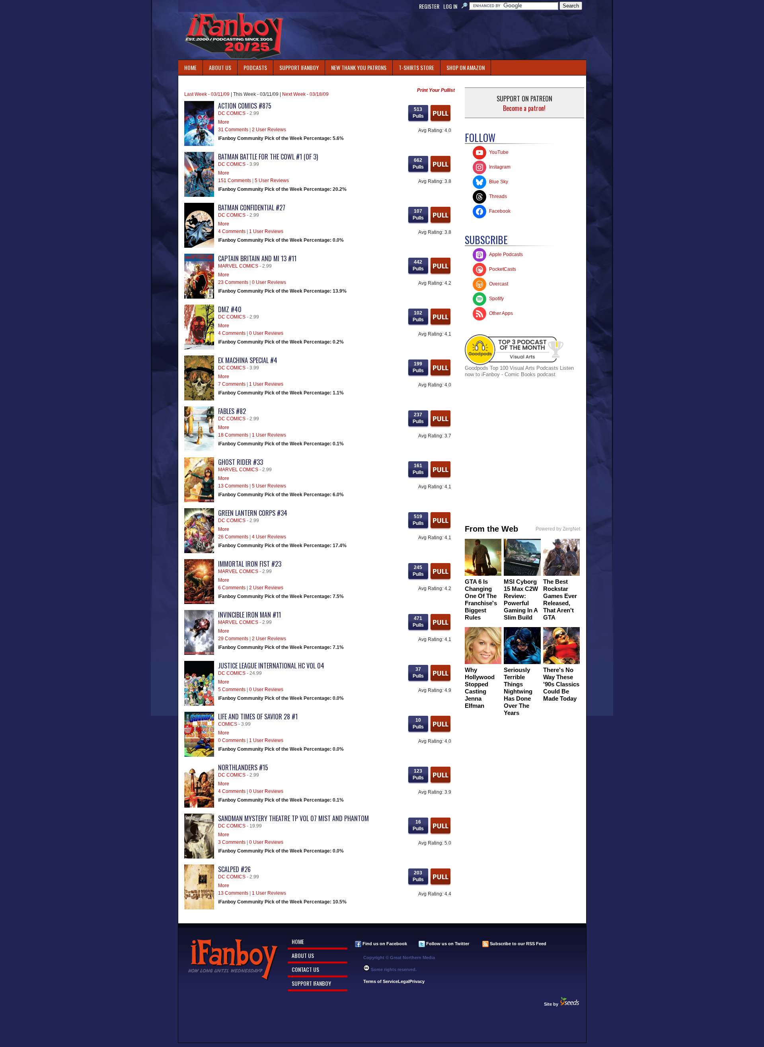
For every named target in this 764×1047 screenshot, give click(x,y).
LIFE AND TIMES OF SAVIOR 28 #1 (258, 716)
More (223, 122)
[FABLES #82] (199, 450)
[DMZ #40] (199, 348)
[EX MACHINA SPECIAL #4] (199, 399)
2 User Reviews (269, 129)
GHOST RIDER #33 (240, 462)
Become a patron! (524, 108)
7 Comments (232, 384)
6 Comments (232, 588)
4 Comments (232, 231)
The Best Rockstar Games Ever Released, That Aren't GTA (560, 599)
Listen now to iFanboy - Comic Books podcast (519, 371)
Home (190, 67)
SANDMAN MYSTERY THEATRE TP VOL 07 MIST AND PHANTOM (293, 818)
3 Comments (232, 842)
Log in (450, 6)
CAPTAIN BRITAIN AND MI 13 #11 (257, 258)
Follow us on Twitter (447, 943)
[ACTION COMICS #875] (199, 144)
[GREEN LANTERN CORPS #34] (199, 551)
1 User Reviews (266, 231)
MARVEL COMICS (238, 266)
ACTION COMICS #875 (244, 106)
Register (429, 6)
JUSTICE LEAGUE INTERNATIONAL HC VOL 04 (271, 665)
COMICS (227, 724)
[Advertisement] (441, 36)
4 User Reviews (269, 537)
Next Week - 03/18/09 (305, 94)
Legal (403, 981)
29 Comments (233, 638)
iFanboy (234, 36)
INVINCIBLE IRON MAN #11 (249, 615)
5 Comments (232, 689)
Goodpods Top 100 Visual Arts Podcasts (512, 368)
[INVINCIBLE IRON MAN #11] (199, 653)
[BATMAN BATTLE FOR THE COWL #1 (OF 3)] (199, 195)
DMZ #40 (230, 309)
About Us (220, 67)
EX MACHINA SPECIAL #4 (247, 360)
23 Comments (233, 282)
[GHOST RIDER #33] (199, 500)
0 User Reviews (269, 282)
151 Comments (234, 180)
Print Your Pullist (436, 90)
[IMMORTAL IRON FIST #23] (199, 602)
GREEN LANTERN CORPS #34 (252, 513)
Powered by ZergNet (558, 529)
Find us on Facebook (384, 943)
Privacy (417, 981)
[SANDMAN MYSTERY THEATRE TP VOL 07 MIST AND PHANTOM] (199, 857)
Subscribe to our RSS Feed (517, 943)
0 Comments (232, 740)
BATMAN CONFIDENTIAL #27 (251, 207)
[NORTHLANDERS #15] (199, 806)
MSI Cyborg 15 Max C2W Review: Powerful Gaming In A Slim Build (521, 599)
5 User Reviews (272, 180)
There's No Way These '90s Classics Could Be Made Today (561, 684)
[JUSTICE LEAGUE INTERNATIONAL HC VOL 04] (199, 704)
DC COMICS (232, 113)
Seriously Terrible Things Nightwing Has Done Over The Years (518, 691)
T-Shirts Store (416, 67)
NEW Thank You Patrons (358, 67)
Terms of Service (380, 981)
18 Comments (233, 435)
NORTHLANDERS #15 (243, 767)
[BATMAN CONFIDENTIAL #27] (199, 246)
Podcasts (252, 66)
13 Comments (233, 486)
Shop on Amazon (465, 67)
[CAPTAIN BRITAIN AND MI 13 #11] (199, 297)
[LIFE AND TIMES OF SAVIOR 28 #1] (199, 755)
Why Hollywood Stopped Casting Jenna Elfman (480, 687)
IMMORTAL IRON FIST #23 (249, 564)
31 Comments (233, 129)
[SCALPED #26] (199, 908)
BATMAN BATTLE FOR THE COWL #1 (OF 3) (268, 156)
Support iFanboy (296, 66)
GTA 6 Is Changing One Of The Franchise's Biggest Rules (481, 599)
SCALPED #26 (234, 869)
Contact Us (305, 969)
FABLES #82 (232, 411)
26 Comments (233, 537)
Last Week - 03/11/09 (207, 94)
